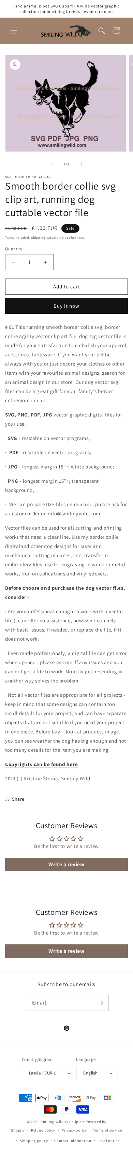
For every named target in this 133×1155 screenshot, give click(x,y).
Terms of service (107, 1130)
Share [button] (18, 799)
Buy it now (66, 306)
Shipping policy (34, 1140)
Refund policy (43, 1130)
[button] (13, 30)
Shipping (38, 237)
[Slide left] (51, 164)
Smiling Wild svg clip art (63, 1121)
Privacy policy (74, 1130)
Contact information (72, 1140)
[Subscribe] (100, 1003)
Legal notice (108, 1140)
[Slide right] (81, 164)
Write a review (66, 864)
